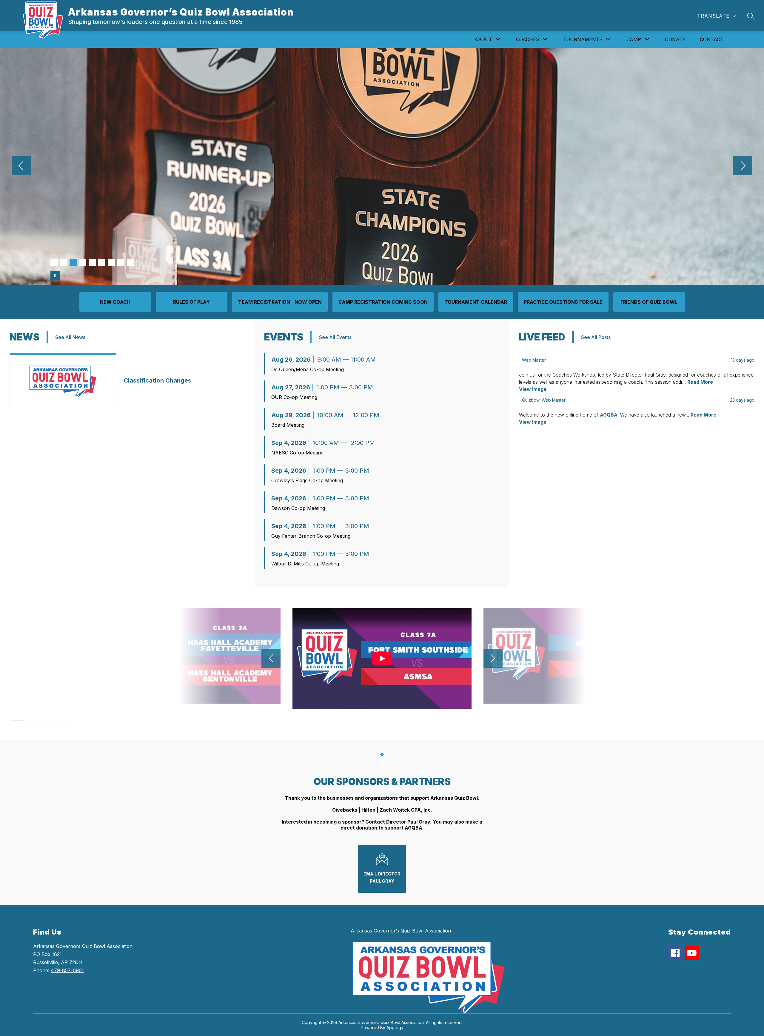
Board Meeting (287, 425)
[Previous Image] (21, 166)
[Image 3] (73, 262)
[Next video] (493, 658)
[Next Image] (742, 166)
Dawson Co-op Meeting (298, 508)
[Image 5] (92, 262)
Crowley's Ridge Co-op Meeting (307, 480)
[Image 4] (82, 262)
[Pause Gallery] (55, 275)
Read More (700, 382)
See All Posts (596, 337)
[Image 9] (130, 262)
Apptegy (394, 1027)
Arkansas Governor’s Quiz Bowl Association (401, 931)
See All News (70, 337)
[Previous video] (271, 658)
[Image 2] (63, 262)
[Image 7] (111, 262)
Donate (675, 39)
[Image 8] (120, 262)
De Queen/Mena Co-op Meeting (307, 369)
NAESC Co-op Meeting (297, 453)
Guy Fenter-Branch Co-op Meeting (310, 536)
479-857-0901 (67, 970)
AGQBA (608, 415)
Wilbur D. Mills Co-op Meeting (305, 564)
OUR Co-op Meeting (294, 397)
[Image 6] (101, 262)
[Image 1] (54, 262)
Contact (711, 39)
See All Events (335, 337)
